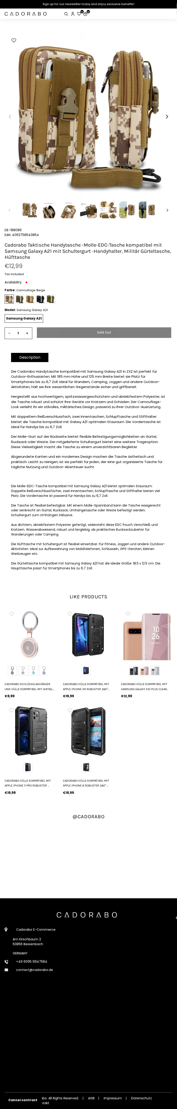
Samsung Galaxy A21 (24, 318)
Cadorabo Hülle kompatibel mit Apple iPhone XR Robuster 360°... (86, 686)
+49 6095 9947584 (31, 961)
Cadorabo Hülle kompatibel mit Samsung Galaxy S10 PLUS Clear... (144, 686)
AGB (91, 1098)
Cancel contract (22, 1100)
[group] (30, 634)
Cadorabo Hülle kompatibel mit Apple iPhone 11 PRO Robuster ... (28, 783)
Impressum (113, 1098)
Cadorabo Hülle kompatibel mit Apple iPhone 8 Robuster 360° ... (86, 783)
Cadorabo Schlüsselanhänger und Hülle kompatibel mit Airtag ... (29, 686)
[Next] (166, 116)
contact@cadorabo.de (34, 970)
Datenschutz (141, 1098)
